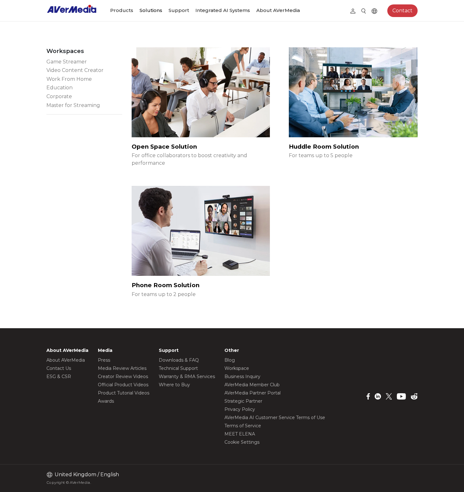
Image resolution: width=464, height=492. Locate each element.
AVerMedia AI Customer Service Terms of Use (274, 417)
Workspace (236, 368)
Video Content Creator (75, 70)
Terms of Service (242, 426)
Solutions (151, 10)
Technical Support (178, 368)
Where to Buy (174, 385)
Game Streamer (66, 62)
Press (104, 360)
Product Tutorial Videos (123, 393)
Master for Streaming (73, 105)
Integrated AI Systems (222, 10)
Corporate (59, 96)
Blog (229, 360)
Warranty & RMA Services (187, 376)
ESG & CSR (58, 376)
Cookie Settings (241, 442)
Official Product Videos (123, 385)
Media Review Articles (122, 368)
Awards (106, 401)
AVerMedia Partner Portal (252, 393)
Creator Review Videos (123, 376)
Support (179, 10)
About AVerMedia (278, 10)
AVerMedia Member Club (252, 385)
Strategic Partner (243, 401)
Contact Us (58, 368)
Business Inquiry (242, 376)
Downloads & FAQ (179, 360)
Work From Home (69, 79)
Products (121, 10)
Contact (402, 11)
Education (59, 88)
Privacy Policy (239, 409)
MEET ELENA (239, 434)
